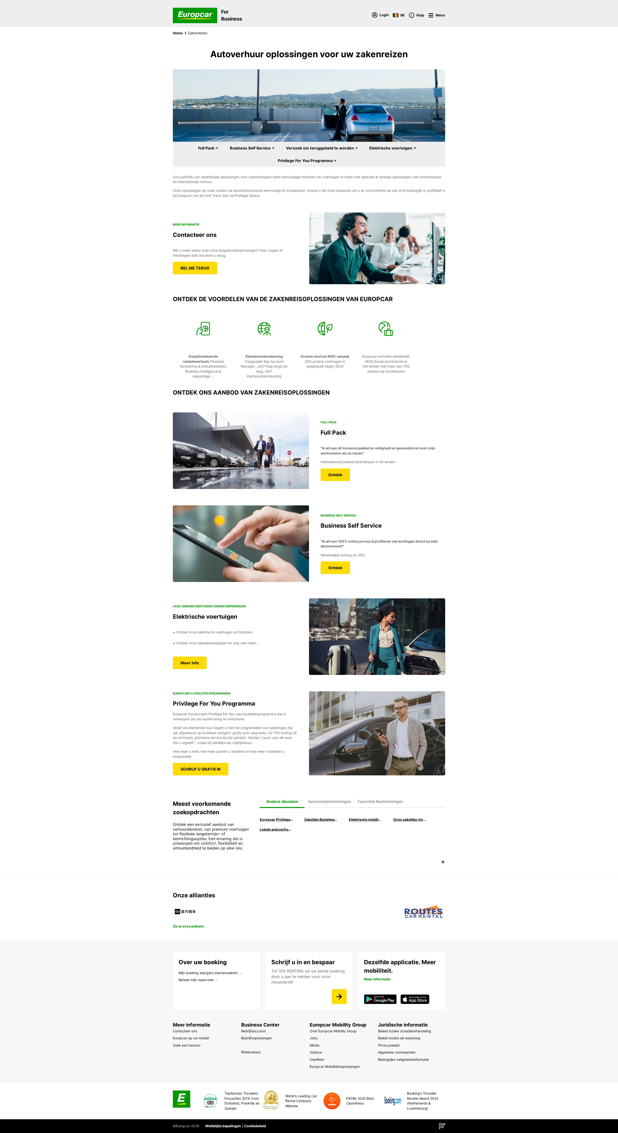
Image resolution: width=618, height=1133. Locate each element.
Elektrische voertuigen (391, 148)
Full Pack (206, 148)
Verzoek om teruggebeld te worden (320, 148)
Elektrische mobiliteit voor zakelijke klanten (365, 819)
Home (178, 33)
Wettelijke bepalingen (223, 1126)
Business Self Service (251, 148)
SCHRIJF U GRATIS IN (201, 769)
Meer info (190, 662)
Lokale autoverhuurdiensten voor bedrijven (276, 829)
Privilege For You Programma (306, 160)
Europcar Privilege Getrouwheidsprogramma (276, 819)
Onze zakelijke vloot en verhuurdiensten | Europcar (410, 819)
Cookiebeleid (255, 1126)
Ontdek (335, 474)
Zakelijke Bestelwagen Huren (320, 819)
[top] (443, 863)
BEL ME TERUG (195, 268)
